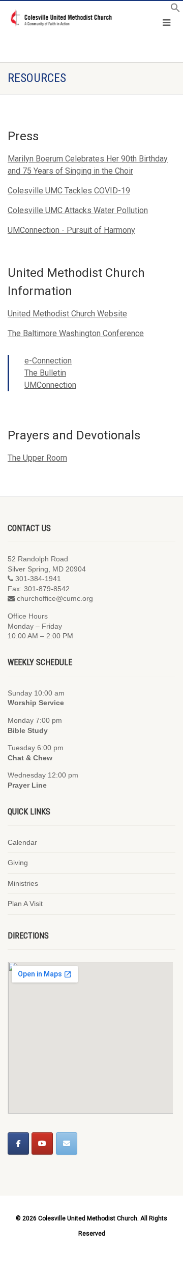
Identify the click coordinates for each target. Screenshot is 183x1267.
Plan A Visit (25, 904)
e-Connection (48, 360)
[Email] (66, 1143)
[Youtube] (42, 1143)
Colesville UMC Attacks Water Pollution (78, 210)
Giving (18, 863)
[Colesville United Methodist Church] (61, 18)
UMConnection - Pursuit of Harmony (71, 230)
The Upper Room (37, 458)
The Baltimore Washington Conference (76, 333)
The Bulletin (45, 373)
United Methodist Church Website (67, 313)
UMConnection (50, 385)
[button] (175, 10)
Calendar (22, 842)
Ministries (23, 883)
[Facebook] (18, 1143)
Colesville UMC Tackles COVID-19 (69, 190)
